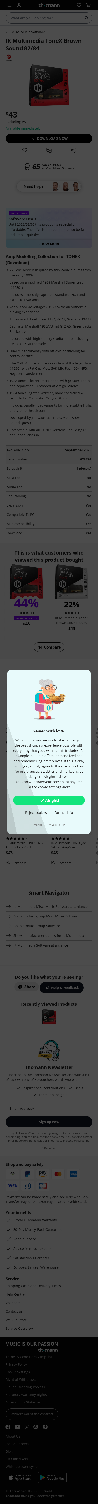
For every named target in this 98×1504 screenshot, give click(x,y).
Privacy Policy (57, 824)
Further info (63, 812)
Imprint (38, 824)
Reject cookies (36, 812)
